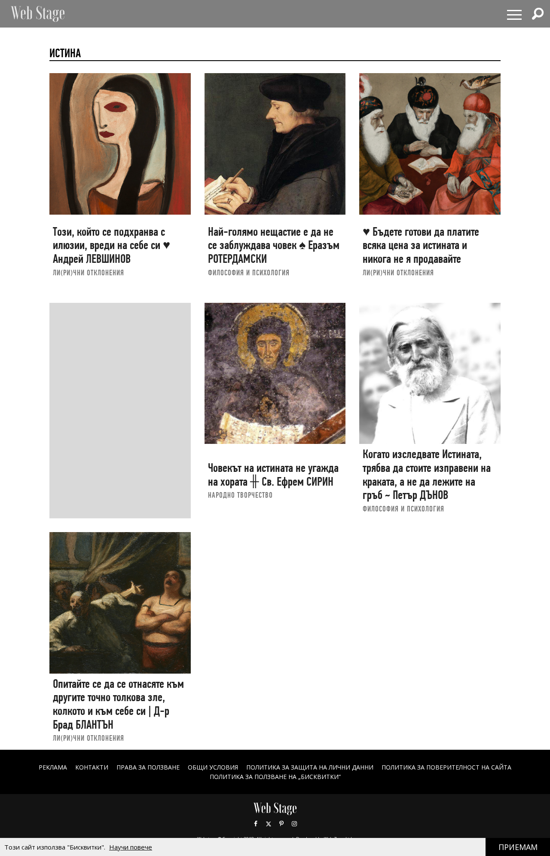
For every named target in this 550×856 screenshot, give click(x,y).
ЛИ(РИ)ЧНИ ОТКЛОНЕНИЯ (88, 272)
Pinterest (281, 823)
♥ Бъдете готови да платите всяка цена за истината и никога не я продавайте (421, 245)
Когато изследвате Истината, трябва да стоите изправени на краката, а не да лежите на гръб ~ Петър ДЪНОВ (427, 474)
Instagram (294, 823)
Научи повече (130, 847)
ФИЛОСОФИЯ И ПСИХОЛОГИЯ (249, 272)
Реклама (53, 767)
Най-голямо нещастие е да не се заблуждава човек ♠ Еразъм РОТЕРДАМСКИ (273, 245)
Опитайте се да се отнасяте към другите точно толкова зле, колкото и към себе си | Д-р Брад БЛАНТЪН (118, 704)
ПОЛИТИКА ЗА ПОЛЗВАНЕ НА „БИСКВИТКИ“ (275, 777)
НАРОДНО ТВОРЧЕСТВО (240, 494)
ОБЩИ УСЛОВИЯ (213, 767)
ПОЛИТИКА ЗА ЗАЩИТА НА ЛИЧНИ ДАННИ (309, 767)
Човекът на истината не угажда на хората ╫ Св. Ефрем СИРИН (273, 475)
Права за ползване (148, 767)
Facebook (255, 823)
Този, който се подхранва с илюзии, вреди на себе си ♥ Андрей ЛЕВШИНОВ (111, 245)
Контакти (91, 767)
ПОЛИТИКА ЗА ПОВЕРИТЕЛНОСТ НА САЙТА (446, 767)
